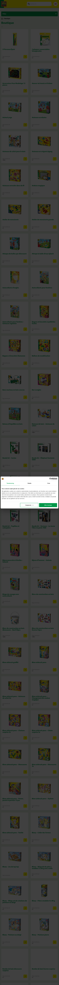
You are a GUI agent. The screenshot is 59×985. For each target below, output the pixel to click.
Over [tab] (48, 483)
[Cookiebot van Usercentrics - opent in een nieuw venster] (50, 479)
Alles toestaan (48, 505)
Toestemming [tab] (10, 483)
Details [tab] (29, 483)
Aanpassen (28, 505)
